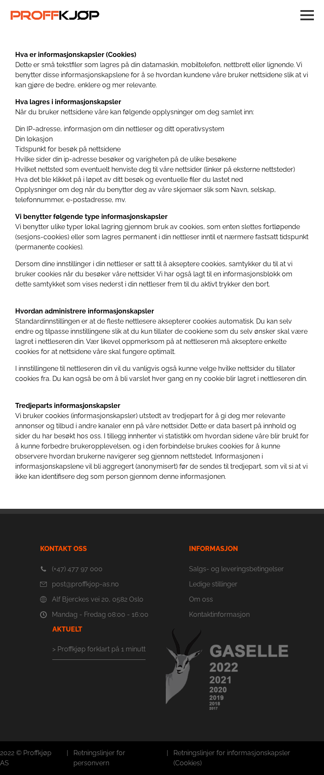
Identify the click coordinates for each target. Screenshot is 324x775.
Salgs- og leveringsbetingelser (236, 569)
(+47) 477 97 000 (77, 569)
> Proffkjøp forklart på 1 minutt (99, 649)
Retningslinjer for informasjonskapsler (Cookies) (231, 758)
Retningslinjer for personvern (99, 758)
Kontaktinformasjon (219, 614)
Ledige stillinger (213, 584)
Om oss (201, 599)
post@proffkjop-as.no (85, 584)
